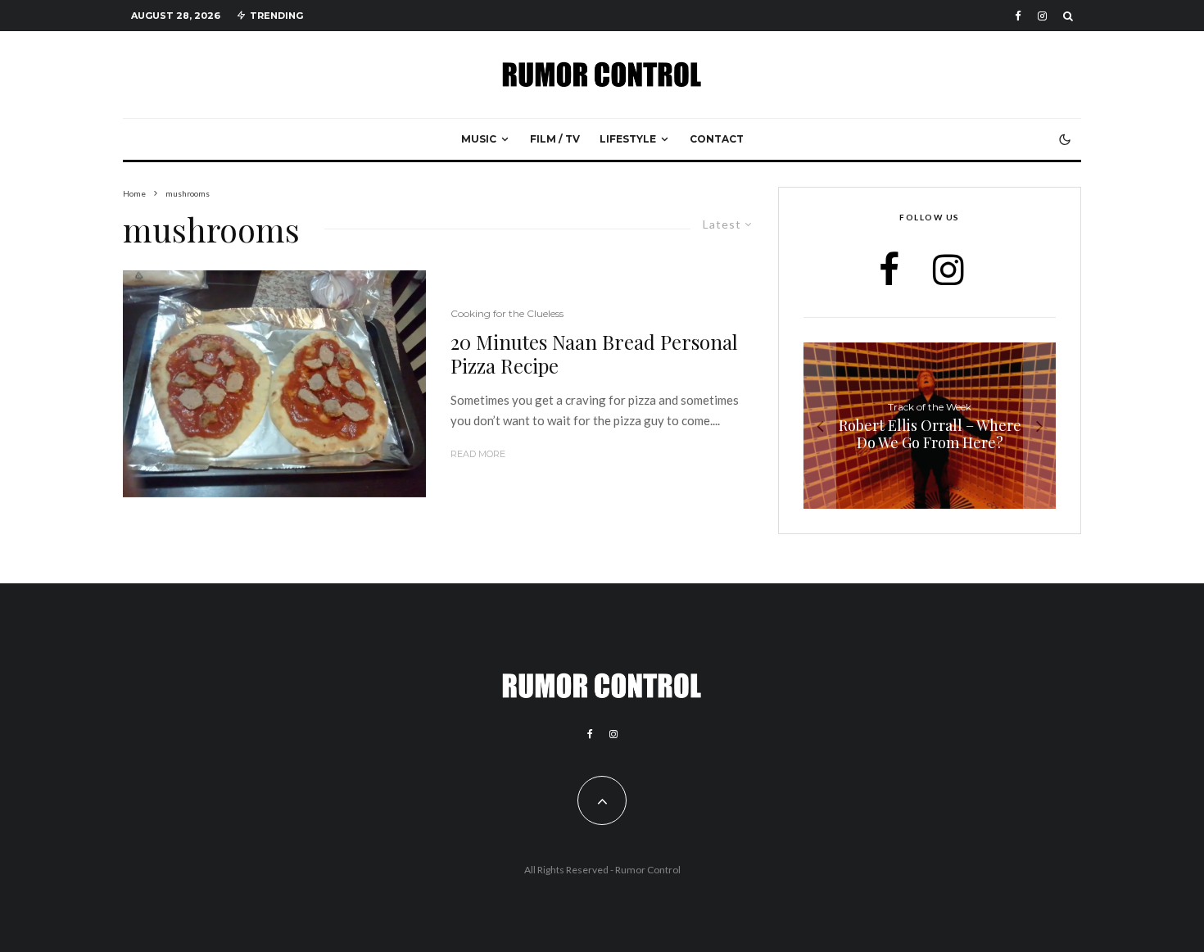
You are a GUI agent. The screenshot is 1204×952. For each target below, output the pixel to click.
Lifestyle (628, 139)
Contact (717, 139)
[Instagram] (1042, 15)
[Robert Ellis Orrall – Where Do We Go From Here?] (929, 425)
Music (478, 139)
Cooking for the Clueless (507, 313)
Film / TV (555, 139)
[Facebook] (1018, 15)
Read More (477, 454)
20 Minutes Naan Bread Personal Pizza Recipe (594, 354)
